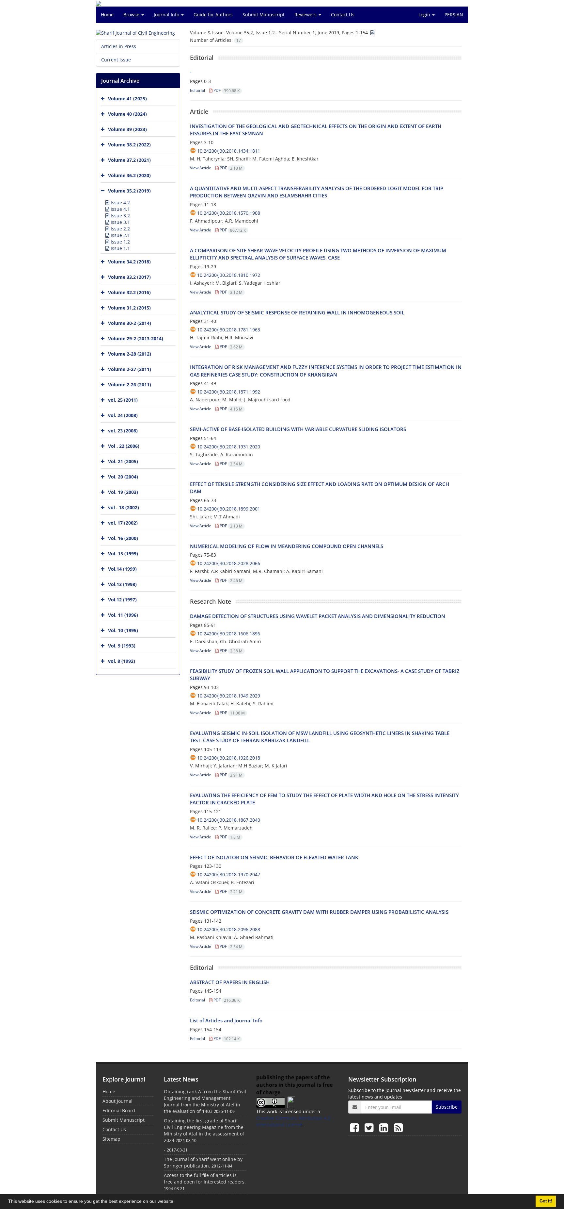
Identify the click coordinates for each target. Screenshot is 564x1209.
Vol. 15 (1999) (123, 553)
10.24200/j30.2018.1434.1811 (228, 151)
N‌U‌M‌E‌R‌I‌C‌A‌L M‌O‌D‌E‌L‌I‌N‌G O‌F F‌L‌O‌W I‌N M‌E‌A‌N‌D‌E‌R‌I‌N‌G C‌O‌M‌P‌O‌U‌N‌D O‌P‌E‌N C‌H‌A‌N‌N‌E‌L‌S (286, 546)
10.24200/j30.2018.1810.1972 (228, 275)
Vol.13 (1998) (122, 584)
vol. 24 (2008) (123, 415)
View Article (200, 168)
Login (424, 14)
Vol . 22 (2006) (123, 446)
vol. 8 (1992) (121, 661)
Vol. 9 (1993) (121, 646)
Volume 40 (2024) (127, 114)
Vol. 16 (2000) (123, 538)
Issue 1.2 (119, 242)
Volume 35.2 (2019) (129, 191)
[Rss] (398, 1127)
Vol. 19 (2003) (123, 492)
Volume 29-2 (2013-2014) (135, 338)
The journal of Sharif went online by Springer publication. (203, 1162)
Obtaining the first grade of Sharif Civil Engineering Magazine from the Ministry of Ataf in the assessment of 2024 (204, 1130)
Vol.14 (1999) (122, 569)
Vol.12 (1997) (122, 599)
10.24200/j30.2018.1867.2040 (228, 820)
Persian (454, 14)
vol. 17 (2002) (123, 523)
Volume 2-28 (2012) (129, 354)
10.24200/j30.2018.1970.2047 (228, 874)
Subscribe (447, 1107)
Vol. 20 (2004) (123, 477)
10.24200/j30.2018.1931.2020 (228, 447)
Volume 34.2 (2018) (129, 262)
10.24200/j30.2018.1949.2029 (228, 696)
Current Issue (116, 60)
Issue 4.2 (119, 202)
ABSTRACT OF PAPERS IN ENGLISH (230, 982)
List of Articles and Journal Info (226, 1020)
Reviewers (306, 14)
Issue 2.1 (119, 235)
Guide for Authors (213, 14)
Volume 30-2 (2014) (129, 323)
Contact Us (342, 14)
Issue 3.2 (119, 215)
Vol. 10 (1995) (123, 630)
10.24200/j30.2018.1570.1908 (228, 213)
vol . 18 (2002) (123, 507)
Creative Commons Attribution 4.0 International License (293, 1121)
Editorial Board (118, 1110)
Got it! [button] (546, 1201)
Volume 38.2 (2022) (129, 145)
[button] (177, 1202)
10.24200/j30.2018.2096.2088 (228, 929)
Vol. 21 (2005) (123, 461)
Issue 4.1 (119, 209)
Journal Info (167, 14)
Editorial (197, 90)
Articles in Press (118, 46)
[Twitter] (370, 1127)
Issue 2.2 (119, 229)
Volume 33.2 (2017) (129, 277)
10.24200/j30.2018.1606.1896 (228, 633)
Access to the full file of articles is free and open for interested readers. (205, 1178)
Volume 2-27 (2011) (129, 369)
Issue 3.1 (119, 222)
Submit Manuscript (264, 14)
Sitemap (111, 1139)
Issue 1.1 (119, 248)
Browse (132, 14)
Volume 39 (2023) (127, 129)
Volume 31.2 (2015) (129, 308)
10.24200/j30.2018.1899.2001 (228, 509)
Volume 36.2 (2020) (129, 175)
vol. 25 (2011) (123, 400)
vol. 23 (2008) (123, 431)
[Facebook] (355, 1127)
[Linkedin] (385, 1127)
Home (107, 14)
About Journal (117, 1101)
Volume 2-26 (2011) (129, 384)
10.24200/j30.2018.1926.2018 (228, 758)
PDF (226, 90)
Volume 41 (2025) (127, 98)
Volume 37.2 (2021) (129, 160)
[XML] (371, 32)
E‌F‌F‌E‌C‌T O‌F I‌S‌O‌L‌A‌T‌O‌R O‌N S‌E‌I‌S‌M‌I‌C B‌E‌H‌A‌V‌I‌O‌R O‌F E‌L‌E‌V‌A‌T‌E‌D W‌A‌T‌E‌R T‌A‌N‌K (274, 857)
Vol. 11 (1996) (123, 615)
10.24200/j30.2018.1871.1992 (228, 392)
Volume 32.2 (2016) (129, 292)
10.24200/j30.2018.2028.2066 (228, 563)
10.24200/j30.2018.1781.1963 (228, 330)
